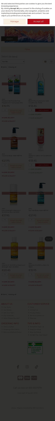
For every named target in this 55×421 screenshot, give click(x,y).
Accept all (38, 21)
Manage (14, 21)
